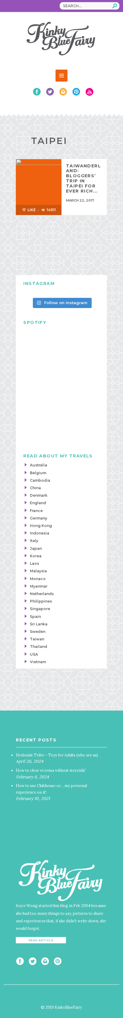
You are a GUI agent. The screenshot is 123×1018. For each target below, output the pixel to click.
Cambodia (40, 480)
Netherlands (42, 593)
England (38, 503)
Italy (34, 540)
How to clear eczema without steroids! (50, 770)
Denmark (38, 495)
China (35, 488)
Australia (38, 465)
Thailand (38, 646)
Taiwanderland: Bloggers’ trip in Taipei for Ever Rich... (83, 178)
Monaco (38, 578)
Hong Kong (41, 525)
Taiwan (37, 639)
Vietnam (38, 662)
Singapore (40, 608)
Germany (38, 518)
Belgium (38, 473)
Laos (34, 563)
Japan (36, 548)
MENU (61, 76)
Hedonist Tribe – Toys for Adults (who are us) (57, 755)
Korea (35, 556)
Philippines (41, 601)
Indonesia (39, 533)
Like (31, 210)
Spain (35, 616)
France (36, 510)
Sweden (37, 631)
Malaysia (38, 571)
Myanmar (38, 586)
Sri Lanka (38, 624)
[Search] (114, 5)
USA (34, 654)
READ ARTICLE (41, 940)
